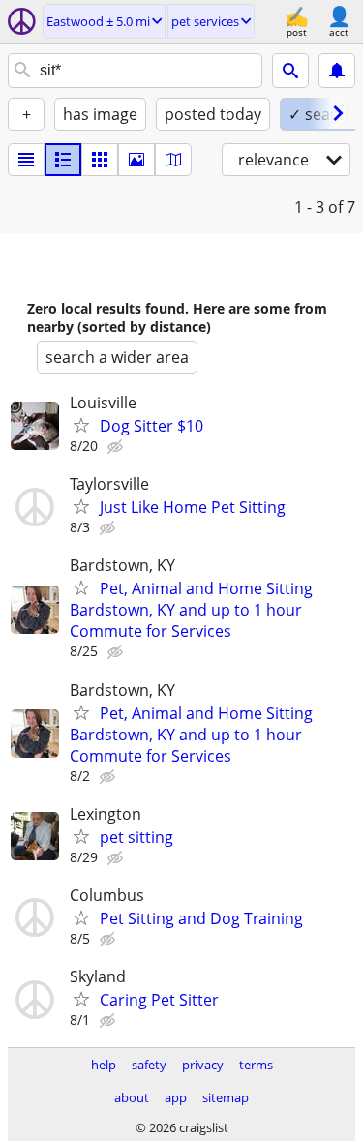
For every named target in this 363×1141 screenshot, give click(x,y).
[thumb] (63, 159)
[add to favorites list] (81, 424)
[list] (26, 159)
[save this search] (336, 70)
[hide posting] (117, 447)
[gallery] (136, 159)
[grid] (99, 159)
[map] (173, 159)
